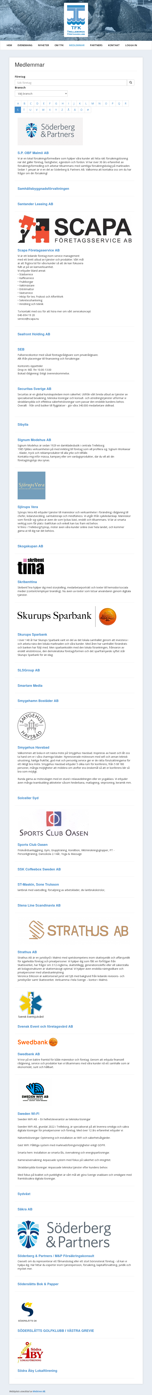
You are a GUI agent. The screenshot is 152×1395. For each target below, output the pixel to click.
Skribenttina (27, 581)
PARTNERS (96, 45)
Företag (20, 76)
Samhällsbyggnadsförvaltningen (43, 188)
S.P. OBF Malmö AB (33, 152)
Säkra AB (25, 1209)
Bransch (20, 87)
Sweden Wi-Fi (28, 1113)
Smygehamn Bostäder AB (38, 700)
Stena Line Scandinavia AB (39, 905)
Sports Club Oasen (33, 844)
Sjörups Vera (28, 506)
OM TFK (59, 45)
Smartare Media (30, 685)
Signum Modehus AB (34, 439)
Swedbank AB (29, 1054)
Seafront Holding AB (34, 334)
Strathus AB (27, 952)
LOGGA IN (131, 45)
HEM (9, 45)
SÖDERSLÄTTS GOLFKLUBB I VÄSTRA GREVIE (56, 1330)
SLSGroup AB (29, 670)
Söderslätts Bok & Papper (38, 1283)
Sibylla (23, 424)
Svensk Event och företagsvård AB (45, 1026)
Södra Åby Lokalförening (37, 1370)
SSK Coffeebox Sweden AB (39, 869)
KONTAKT (114, 45)
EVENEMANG (25, 45)
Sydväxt (24, 1193)
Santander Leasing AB (35, 203)
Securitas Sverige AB (34, 388)
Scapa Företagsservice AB (39, 250)
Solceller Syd (28, 797)
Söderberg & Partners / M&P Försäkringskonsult (56, 1255)
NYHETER (43, 45)
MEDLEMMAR (77, 45)
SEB (21, 349)
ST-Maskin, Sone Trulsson (38, 884)
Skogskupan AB (30, 546)
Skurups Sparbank (32, 634)
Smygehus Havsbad (33, 747)
